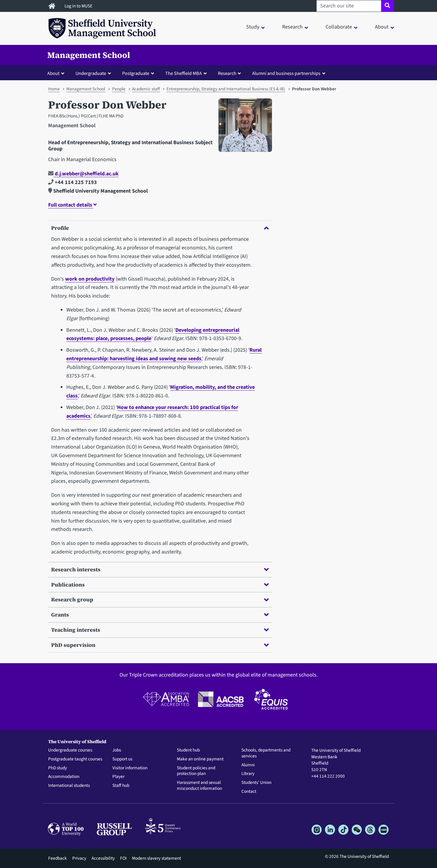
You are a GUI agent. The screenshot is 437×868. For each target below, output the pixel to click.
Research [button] (292, 27)
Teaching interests (75, 629)
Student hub (188, 750)
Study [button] (252, 27)
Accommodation (63, 777)
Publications (68, 584)
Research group (72, 599)
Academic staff (146, 89)
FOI (123, 858)
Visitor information (129, 768)
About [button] (382, 27)
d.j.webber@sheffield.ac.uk (86, 173)
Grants (60, 614)
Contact (248, 792)
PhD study (57, 768)
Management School (88, 55)
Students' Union (256, 783)
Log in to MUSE (79, 6)
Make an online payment (200, 759)
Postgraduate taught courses (75, 759)
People (118, 89)
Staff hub (120, 786)
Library (247, 774)
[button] (57, 73)
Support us (122, 759)
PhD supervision (73, 645)
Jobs (116, 750)
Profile (60, 228)
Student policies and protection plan (196, 771)
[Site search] (387, 6)
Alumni (248, 765)
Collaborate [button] (339, 27)
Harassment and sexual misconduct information (199, 786)
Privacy (79, 858)
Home (54, 89)
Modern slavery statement (156, 858)
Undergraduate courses (70, 750)
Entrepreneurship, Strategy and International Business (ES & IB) (225, 89)
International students (69, 786)
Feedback (57, 858)
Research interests (75, 569)
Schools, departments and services (265, 753)
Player (118, 777)
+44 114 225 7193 (75, 182)
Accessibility (103, 858)
